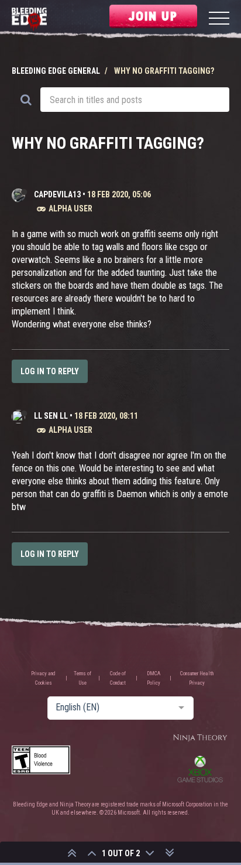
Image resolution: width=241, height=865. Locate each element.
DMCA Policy (153, 678)
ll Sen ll (51, 415)
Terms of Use (82, 678)
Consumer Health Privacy (197, 678)
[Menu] (219, 19)
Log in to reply (49, 371)
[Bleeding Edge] (29, 20)
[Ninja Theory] (200, 738)
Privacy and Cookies (43, 678)
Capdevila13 (57, 194)
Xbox (200, 769)
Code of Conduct (118, 678)
